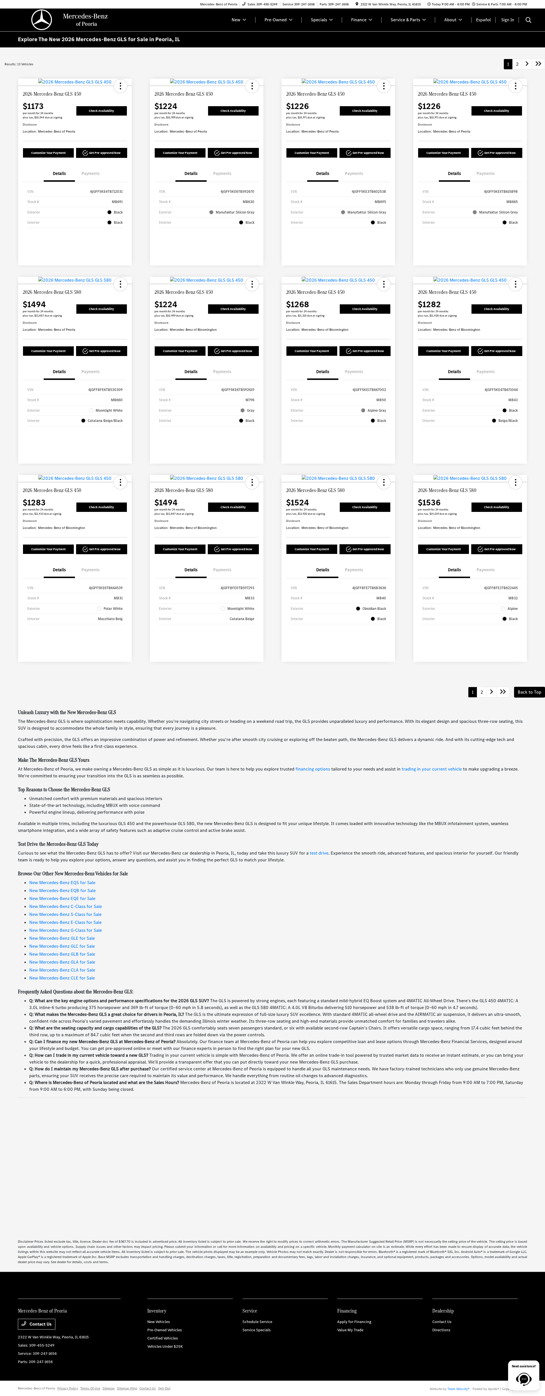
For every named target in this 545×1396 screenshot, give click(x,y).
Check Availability (101, 111)
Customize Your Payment (48, 153)
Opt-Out (164, 1388)
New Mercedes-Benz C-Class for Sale (65, 906)
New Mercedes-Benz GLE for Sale (62, 938)
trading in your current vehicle (432, 769)
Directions (441, 1330)
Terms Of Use (90, 1388)
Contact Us (40, 1324)
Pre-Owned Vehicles (164, 1330)
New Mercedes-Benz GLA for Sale (62, 962)
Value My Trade (350, 1330)
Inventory (156, 1311)
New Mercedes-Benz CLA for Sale (62, 970)
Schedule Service (257, 1321)
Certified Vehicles (162, 1338)
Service (249, 1311)
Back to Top (529, 692)
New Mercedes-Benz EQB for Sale (62, 890)
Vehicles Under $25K (165, 1346)
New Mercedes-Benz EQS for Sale (62, 883)
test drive (319, 853)
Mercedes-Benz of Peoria (36, 1388)
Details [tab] (59, 173)
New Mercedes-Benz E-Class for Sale (65, 922)
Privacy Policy (67, 1388)
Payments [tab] (90, 173)
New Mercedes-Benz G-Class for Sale (65, 930)
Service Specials (256, 1330)
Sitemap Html (127, 1388)
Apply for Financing (354, 1321)
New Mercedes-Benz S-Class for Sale (65, 914)
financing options (312, 769)
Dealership (443, 1311)
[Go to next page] (527, 64)
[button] (120, 86)
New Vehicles (158, 1321)
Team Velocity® (458, 1389)
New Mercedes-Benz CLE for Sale (62, 978)
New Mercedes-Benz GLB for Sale (62, 954)
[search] (528, 20)
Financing (347, 1311)
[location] (357, 4)
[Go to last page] (538, 64)
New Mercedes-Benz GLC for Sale (62, 946)
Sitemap (108, 1388)
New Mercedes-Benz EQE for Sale (62, 898)
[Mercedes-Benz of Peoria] (67, 19)
